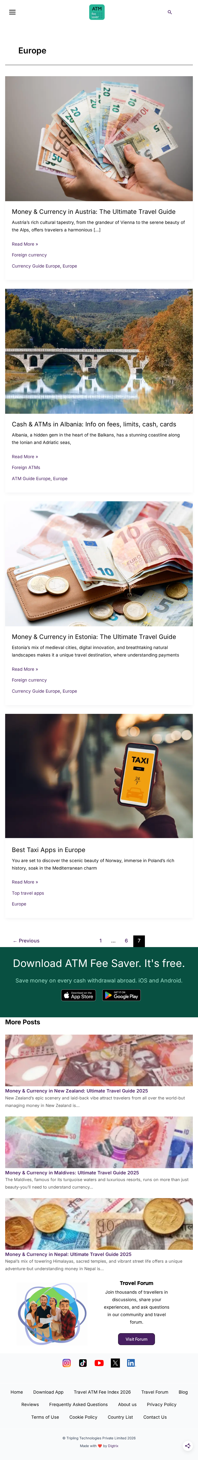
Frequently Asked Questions (78, 1404)
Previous (26, 941)
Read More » (25, 243)
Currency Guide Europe (36, 266)
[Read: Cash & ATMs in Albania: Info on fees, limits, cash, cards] (99, 350)
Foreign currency (29, 254)
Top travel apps (28, 893)
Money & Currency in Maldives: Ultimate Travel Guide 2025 (72, 1172)
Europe (70, 266)
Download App (48, 1392)
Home (17, 1392)
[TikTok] (82, 1363)
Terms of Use (45, 1417)
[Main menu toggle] (12, 12)
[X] (115, 1363)
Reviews (30, 1404)
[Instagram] (66, 1363)
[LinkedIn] (131, 1363)
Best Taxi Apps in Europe (48, 850)
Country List (120, 1417)
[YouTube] (99, 1363)
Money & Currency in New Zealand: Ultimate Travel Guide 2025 (76, 1091)
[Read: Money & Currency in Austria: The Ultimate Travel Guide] (99, 138)
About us (127, 1404)
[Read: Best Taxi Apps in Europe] (99, 776)
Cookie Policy (83, 1417)
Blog (183, 1392)
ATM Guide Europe (31, 478)
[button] (170, 12)
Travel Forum (136, 1283)
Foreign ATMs (26, 467)
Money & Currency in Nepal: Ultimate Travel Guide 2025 (68, 1254)
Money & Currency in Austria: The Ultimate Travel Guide (94, 211)
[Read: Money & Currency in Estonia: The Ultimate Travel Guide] (99, 563)
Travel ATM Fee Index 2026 (102, 1392)
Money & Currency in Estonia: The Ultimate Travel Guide (94, 637)
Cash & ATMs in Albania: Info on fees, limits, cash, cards (94, 424)
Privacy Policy (162, 1404)
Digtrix (113, 1446)
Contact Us (155, 1417)
